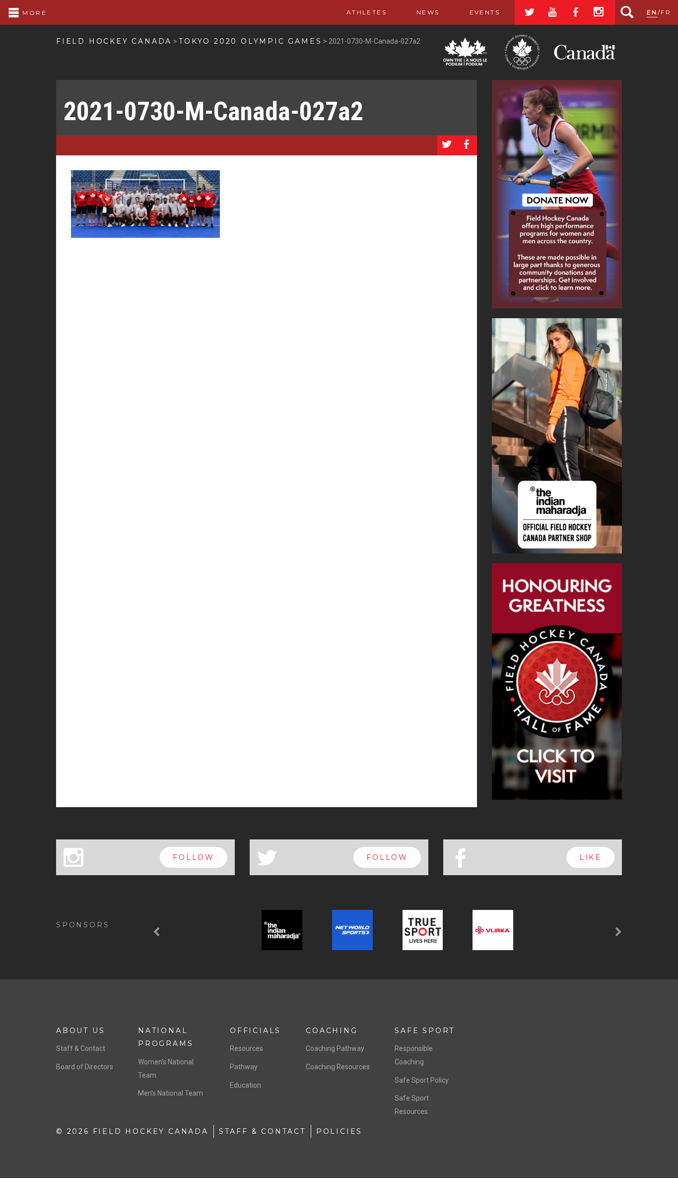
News (428, 12)
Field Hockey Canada (114, 41)
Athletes (366, 12)
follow (193, 857)
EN (652, 12)
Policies (339, 1131)
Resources (246, 1048)
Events (485, 12)
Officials (255, 1030)
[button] (158, 932)
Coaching (331, 1030)
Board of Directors (84, 1067)
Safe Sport (425, 1030)
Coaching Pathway (335, 1048)
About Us (80, 1030)
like (590, 857)
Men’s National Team (170, 1093)
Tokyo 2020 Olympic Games (250, 41)
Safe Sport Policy (422, 1080)
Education (245, 1085)
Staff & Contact (80, 1048)
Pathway (244, 1067)
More (33, 12)
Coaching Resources (338, 1067)
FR (666, 12)
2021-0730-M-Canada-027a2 (213, 111)
